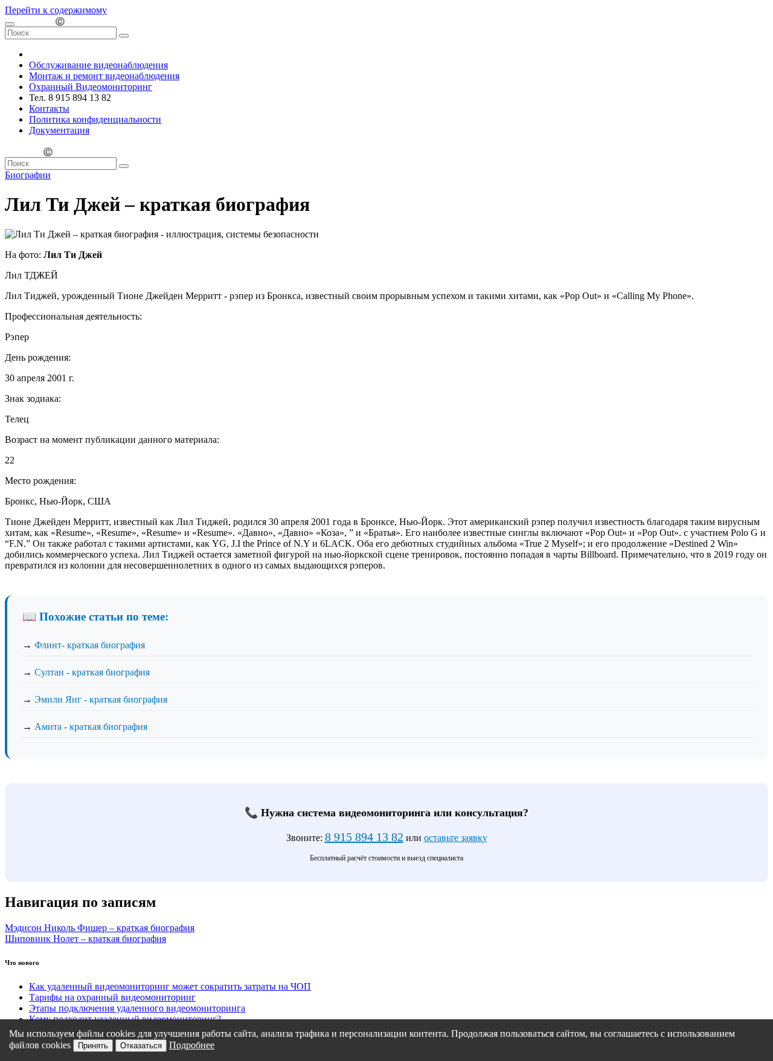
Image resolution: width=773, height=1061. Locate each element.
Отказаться (141, 1045)
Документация (59, 130)
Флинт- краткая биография (89, 645)
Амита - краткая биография (90, 726)
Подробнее (191, 1045)
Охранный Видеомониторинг (90, 87)
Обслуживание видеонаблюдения (98, 65)
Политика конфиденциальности (95, 119)
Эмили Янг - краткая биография (100, 699)
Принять (93, 1045)
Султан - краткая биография (92, 672)
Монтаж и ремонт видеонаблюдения (104, 76)
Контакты (49, 108)
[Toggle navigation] (9, 24)
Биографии (28, 175)
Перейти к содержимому (56, 10)
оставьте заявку (455, 838)
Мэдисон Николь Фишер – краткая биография (99, 928)
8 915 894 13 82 (364, 836)
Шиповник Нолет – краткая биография (85, 939)
